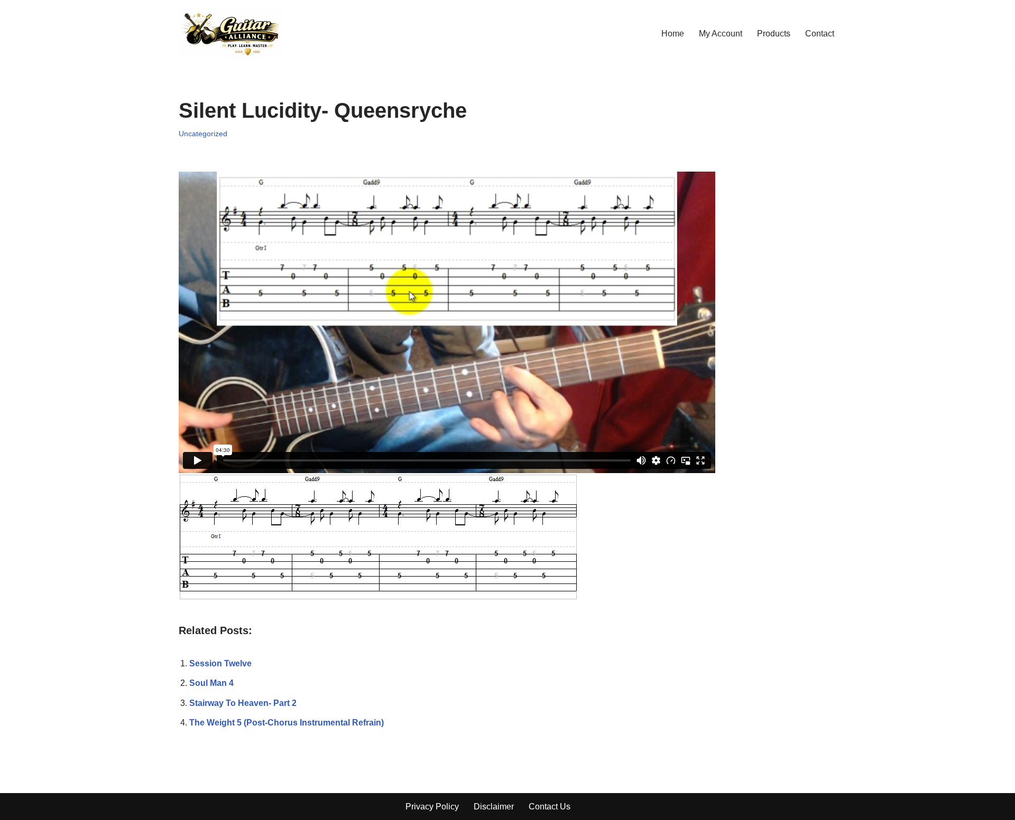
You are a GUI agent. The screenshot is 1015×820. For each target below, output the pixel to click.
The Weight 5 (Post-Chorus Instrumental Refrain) (286, 722)
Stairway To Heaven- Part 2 (243, 703)
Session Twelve (220, 663)
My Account (720, 33)
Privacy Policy (432, 806)
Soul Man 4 (211, 682)
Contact (819, 33)
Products (773, 33)
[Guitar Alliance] (231, 34)
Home (672, 33)
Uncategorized (203, 133)
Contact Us (549, 806)
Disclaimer (494, 806)
